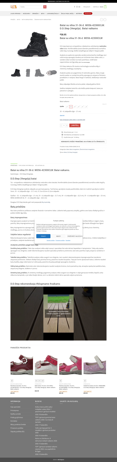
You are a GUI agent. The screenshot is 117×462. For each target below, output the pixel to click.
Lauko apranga (15, 13)
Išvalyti (104, 104)
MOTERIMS (79, 13)
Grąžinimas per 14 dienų (71, 137)
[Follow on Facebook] (74, 7)
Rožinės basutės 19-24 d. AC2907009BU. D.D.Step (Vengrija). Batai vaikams (69, 387)
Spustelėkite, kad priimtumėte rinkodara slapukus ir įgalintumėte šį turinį (59, 313)
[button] (86, 6)
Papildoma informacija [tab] (26, 165)
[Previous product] (104, 19)
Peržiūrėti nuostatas (74, 236)
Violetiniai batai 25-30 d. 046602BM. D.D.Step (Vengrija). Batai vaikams (94, 386)
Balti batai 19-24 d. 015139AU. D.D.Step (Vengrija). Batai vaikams (45, 386)
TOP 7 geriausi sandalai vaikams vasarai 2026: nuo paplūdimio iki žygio (46, 449)
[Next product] (101, 19)
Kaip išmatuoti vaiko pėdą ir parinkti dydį (72, 120)
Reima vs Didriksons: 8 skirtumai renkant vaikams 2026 (46, 439)
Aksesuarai (26, 13)
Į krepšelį (75, 125)
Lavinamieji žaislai (52, 13)
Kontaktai (68, 240)
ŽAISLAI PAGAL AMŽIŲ (67, 13)
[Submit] (44, 6)
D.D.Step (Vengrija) (72, 152)
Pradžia (13, 19)
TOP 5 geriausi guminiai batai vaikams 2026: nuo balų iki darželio (45, 419)
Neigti (58, 236)
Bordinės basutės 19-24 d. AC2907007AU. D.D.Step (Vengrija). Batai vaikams (21, 387)
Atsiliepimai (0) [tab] (39, 165)
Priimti (43, 236)
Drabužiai (35, 13)
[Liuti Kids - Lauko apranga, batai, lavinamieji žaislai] (14, 7)
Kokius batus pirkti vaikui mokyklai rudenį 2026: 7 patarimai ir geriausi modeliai (45, 409)
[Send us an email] (79, 7)
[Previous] (10, 374)
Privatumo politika (60, 240)
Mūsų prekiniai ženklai (18, 425)
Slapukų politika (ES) (17, 432)
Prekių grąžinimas (17, 417)
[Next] (106, 374)
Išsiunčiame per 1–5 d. (71, 132)
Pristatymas (15, 410)
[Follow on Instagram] (77, 7)
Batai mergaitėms (27, 19)
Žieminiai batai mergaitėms (42, 19)
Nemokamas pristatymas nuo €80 (74, 135)
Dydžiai (62, 106)
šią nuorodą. (45, 202)
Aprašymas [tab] (14, 165)
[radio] (67, 106)
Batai (42, 13)
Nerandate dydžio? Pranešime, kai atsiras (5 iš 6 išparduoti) (82, 141)
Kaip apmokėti (15, 407)
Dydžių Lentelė (16, 414)
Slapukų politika (51, 240)
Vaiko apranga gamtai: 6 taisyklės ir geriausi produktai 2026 (45, 430)
